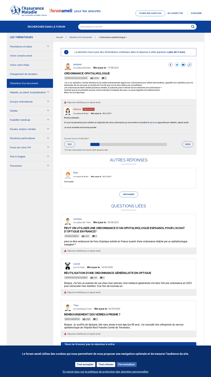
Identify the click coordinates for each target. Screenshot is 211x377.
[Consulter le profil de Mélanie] (68, 113)
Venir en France (71, 236)
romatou (77, 219)
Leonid (76, 264)
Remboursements (72, 319)
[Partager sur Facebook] (170, 65)
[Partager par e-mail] (183, 65)
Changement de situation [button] (23, 74)
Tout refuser (106, 364)
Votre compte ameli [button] (21, 55)
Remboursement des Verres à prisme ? (92, 314)
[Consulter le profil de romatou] (68, 223)
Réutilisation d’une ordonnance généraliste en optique (107, 273)
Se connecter (175, 13)
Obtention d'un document (76, 78)
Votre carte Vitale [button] (19, 65)
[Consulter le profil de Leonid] (68, 268)
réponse (153, 122)
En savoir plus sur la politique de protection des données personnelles (105, 371)
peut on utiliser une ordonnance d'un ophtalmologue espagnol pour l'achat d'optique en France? (124, 229)
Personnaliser (126, 364)
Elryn (75, 172)
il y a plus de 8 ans (80, 113)
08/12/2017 (101, 113)
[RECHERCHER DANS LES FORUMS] (193, 27)
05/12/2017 (101, 177)
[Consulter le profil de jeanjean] (68, 69)
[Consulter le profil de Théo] (68, 310)
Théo (75, 305)
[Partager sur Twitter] (177, 65)
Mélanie (77, 109)
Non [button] (189, 145)
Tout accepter (85, 364)
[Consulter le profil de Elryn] (68, 177)
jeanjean (77, 64)
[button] (105, 16)
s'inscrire (196, 13)
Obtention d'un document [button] (24, 83)
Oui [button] (71, 144)
